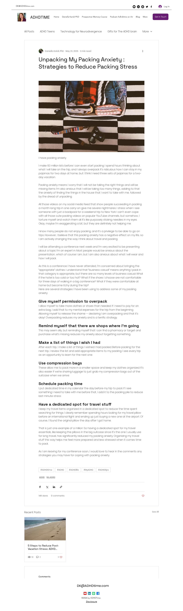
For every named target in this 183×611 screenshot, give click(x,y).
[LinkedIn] (138, 6)
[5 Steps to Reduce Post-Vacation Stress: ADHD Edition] (45, 528)
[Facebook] (151, 6)
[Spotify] (142, 6)
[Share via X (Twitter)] (47, 487)
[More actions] (142, 51)
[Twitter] (147, 6)
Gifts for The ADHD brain (122, 31)
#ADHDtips (103, 469)
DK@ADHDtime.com (25, 6)
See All (155, 511)
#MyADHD (88, 469)
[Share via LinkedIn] (54, 487)
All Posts (29, 31)
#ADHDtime (46, 469)
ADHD (42, 477)
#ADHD (60, 469)
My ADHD (51, 477)
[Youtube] (134, 6)
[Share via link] (61, 487)
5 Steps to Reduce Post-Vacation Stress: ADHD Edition (43, 547)
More (146, 31)
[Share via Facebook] (40, 487)
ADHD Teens (47, 31)
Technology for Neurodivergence (81, 31)
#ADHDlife (74, 469)
